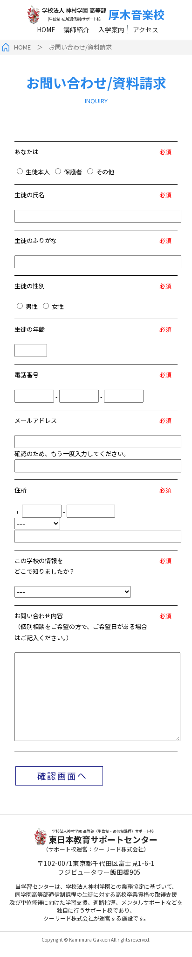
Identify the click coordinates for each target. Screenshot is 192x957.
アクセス (145, 29)
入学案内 (111, 29)
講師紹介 (76, 29)
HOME (46, 29)
